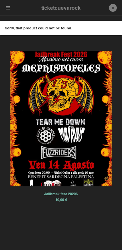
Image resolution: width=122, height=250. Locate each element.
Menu (8, 8)
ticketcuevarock (61, 7)
